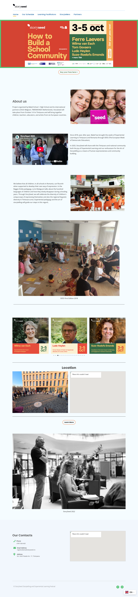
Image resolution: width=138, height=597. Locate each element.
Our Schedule (28, 14)
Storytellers (65, 14)
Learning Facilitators (47, 14)
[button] (14, 335)
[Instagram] (122, 587)
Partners (78, 14)
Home (15, 14)
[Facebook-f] (117, 587)
